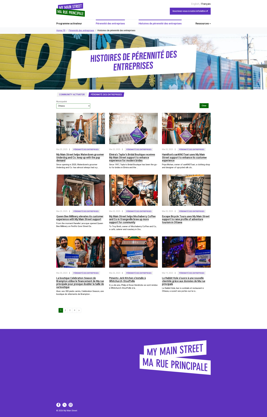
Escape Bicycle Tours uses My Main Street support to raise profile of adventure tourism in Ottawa (186, 219)
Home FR (60, 30)
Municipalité (61, 101)
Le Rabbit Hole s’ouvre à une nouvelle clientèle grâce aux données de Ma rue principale (183, 281)
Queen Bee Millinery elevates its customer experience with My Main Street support (79, 218)
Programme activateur (69, 23)
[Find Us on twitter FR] (64, 405)
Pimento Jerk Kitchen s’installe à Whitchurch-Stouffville (127, 280)
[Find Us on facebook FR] (58, 405)
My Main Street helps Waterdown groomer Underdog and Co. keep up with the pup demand (80, 157)
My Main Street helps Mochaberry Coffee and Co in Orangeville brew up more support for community (132, 219)
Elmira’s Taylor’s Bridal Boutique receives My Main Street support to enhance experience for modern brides (132, 157)
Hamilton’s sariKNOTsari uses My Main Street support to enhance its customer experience (184, 157)
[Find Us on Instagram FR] (71, 405)
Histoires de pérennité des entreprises (160, 23)
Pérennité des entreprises (110, 23)
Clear (204, 105)
